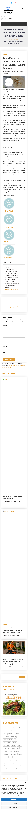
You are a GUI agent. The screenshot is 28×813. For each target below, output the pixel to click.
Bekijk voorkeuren (14, 807)
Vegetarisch (7, 768)
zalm (22, 768)
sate (20, 757)
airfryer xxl (6, 730)
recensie (20, 754)
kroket (13, 748)
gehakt (14, 742)
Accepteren (14, 799)
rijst (10, 757)
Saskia (17, 71)
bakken (13, 730)
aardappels (14, 728)
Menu (14, 24)
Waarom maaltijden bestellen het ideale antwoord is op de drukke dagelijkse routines (13, 661)
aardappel (6, 728)
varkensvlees (19, 766)
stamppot (6, 766)
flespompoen (7, 742)
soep (10, 760)
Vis (13, 768)
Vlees (17, 768)
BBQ (5, 733)
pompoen (13, 754)
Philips (10, 751)
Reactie (5, 325)
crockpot (13, 736)
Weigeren (14, 803)
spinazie (15, 763)
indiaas (13, 745)
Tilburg (9, 262)
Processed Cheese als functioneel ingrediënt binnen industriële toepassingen (13, 630)
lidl (18, 748)
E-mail (5, 346)
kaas (5, 748)
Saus (5, 760)
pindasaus (6, 754)
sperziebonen (7, 763)
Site (4, 352)
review (5, 757)
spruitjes (21, 763)
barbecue (19, 730)
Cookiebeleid (13, 811)
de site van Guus (13, 192)
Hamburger (6, 745)
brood (17, 733)
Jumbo (19, 745)
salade (15, 757)
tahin (12, 766)
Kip (9, 748)
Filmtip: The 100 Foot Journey (14, 302)
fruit (8, 503)
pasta (5, 751)
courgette (6, 736)
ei (15, 739)
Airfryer (21, 728)
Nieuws (5, 54)
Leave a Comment (16, 501)
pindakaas (17, 751)
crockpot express (8, 739)
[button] (26, 782)
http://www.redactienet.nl (12, 289)
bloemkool (10, 733)
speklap (15, 760)
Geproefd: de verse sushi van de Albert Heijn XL (14, 307)
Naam (4, 340)
